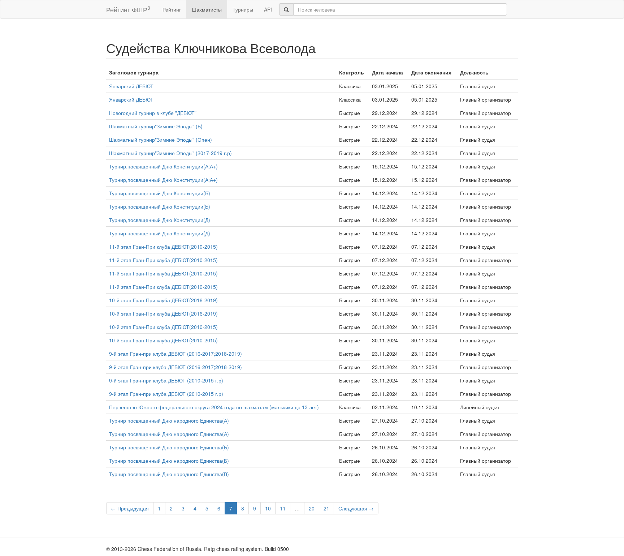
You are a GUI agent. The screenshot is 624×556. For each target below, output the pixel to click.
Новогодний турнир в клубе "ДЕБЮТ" (152, 112)
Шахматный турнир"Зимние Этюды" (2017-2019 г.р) (170, 153)
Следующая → (356, 508)
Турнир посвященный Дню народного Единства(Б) (169, 447)
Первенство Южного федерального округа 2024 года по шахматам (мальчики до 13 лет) (214, 407)
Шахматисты (207, 9)
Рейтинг (171, 9)
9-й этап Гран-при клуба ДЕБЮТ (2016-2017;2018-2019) (175, 353)
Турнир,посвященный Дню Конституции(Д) (159, 219)
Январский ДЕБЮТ (131, 86)
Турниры (243, 9)
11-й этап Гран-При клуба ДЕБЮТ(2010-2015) (163, 246)
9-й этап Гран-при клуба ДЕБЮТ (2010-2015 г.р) (166, 380)
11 (283, 508)
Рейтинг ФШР (128, 9)
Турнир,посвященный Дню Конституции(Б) (159, 193)
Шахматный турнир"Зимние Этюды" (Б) (156, 126)
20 (312, 508)
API (268, 9)
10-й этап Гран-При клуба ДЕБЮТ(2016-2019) (163, 300)
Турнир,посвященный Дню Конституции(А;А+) (163, 166)
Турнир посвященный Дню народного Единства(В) (169, 474)
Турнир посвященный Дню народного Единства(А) (169, 420)
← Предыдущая (130, 508)
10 (268, 508)
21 (326, 508)
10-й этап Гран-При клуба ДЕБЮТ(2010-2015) (163, 326)
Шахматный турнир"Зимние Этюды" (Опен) (160, 139)
